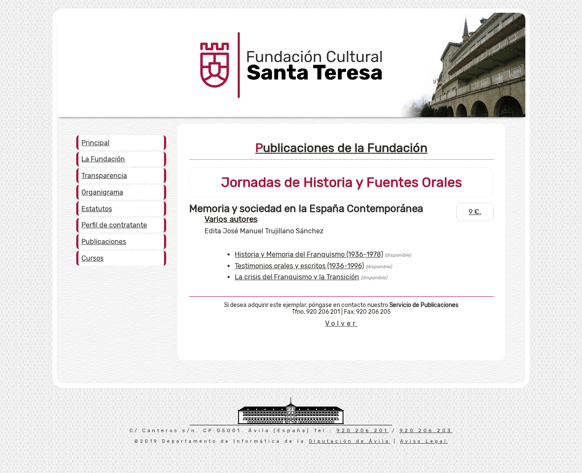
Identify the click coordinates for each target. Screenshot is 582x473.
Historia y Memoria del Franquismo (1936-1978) (309, 254)
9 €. (475, 212)
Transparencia (104, 176)
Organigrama (102, 192)
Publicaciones (103, 242)
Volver (341, 323)
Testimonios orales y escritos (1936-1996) (299, 266)
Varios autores (231, 219)
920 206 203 (426, 430)
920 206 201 (363, 430)
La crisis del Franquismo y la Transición (297, 277)
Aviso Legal (424, 441)
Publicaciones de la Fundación (341, 147)
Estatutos (96, 209)
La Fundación (103, 159)
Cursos (92, 258)
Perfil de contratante (114, 225)
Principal (95, 143)
